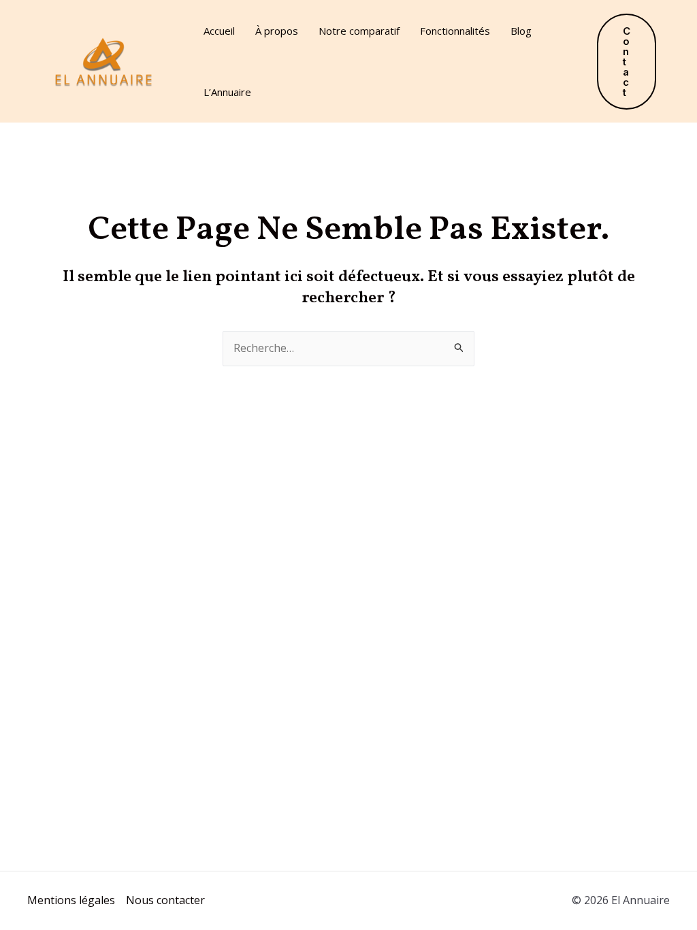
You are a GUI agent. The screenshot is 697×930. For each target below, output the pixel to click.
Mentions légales (71, 900)
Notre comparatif (359, 30)
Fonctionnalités (455, 30)
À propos (276, 30)
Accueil (219, 30)
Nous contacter (165, 900)
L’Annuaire (227, 92)
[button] (626, 62)
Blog (521, 30)
